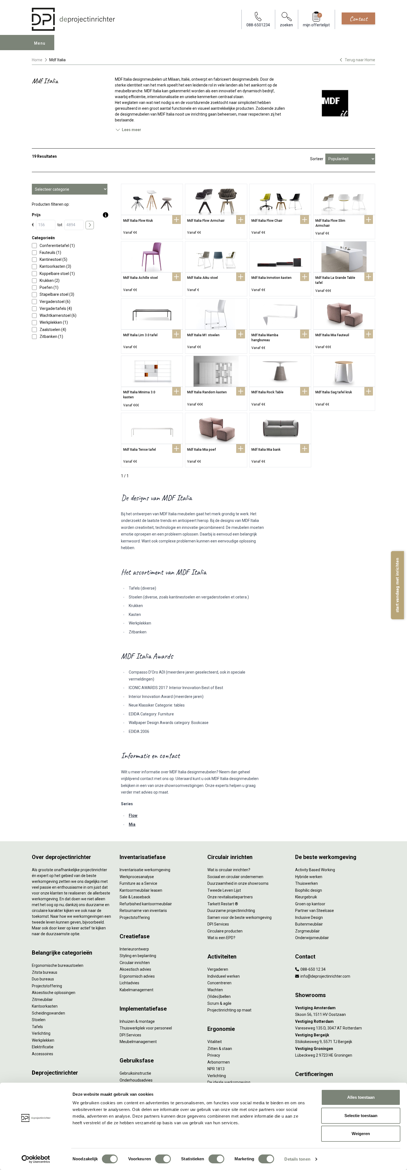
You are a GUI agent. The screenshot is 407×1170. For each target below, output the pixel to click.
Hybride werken (308, 877)
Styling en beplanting (138, 956)
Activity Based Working (315, 870)
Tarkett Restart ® (222, 904)
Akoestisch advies (135, 969)
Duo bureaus (43, 979)
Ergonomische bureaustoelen (57, 965)
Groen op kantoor (310, 904)
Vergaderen (217, 969)
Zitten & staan (219, 1048)
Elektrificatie (42, 1047)
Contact (358, 18)
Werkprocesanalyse (137, 877)
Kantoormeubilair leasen (141, 890)
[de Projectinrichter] (73, 19)
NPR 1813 (216, 1069)
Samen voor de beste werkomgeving (239, 917)
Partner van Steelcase (314, 910)
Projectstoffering (47, 986)
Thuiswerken (306, 883)
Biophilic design (308, 890)
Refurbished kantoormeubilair (146, 904)
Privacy (213, 1055)
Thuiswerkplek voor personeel (146, 1028)
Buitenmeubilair (309, 924)
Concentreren (219, 983)
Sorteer (316, 159)
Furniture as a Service (138, 883)
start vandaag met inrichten (397, 584)
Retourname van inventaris (143, 910)
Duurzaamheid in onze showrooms (238, 883)
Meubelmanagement (138, 1041)
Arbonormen (218, 1062)
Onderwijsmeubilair (312, 938)
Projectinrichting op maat (229, 1010)
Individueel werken (223, 976)
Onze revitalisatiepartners (230, 897)
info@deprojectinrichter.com (325, 976)
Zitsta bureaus (44, 972)
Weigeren (361, 1133)
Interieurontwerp (134, 949)
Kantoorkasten (45, 1006)
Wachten (215, 990)
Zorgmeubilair (307, 931)
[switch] (163, 1158)
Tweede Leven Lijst (224, 890)
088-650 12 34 (313, 969)
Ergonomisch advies (137, 976)
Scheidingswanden (48, 1013)
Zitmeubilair (42, 999)
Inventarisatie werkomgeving (145, 870)
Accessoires (42, 1054)
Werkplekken (43, 1040)
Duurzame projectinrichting (231, 910)
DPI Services (130, 1035)
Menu (40, 43)
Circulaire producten (225, 931)
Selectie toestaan (360, 1115)
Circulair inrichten (135, 962)
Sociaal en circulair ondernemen (235, 877)
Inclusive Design (309, 917)
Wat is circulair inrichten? (228, 870)
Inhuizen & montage (137, 1021)
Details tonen (297, 1159)
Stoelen (38, 1020)
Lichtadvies (129, 983)
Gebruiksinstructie (135, 1073)
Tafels (37, 1026)
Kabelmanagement (136, 990)
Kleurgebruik (306, 897)
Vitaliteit (214, 1041)
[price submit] (90, 225)
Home (37, 60)
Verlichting (41, 1033)
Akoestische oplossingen (53, 992)
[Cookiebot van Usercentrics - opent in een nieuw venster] (36, 1159)
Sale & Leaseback (135, 897)
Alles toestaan (361, 1097)
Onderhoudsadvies (136, 1080)
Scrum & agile (219, 1003)
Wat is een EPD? (221, 938)
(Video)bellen (219, 996)
